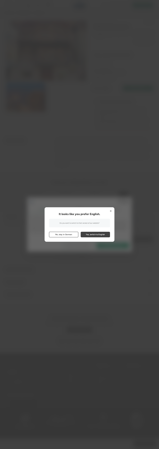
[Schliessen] (110, 211)
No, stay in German (63, 234)
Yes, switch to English (95, 234)
